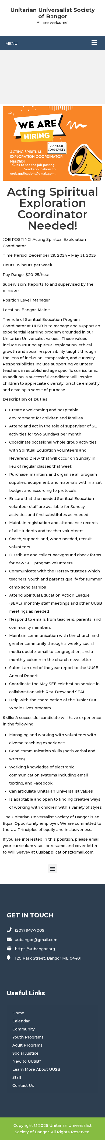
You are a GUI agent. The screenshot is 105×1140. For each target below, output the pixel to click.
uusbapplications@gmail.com (64, 852)
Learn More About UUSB (36, 1069)
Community (23, 1029)
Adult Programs (27, 1045)
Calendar (21, 1021)
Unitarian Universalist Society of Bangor (52, 13)
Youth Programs (28, 1037)
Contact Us (23, 1085)
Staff (16, 1077)
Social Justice (25, 1053)
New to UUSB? (26, 1061)
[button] (52, 868)
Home (18, 1013)
